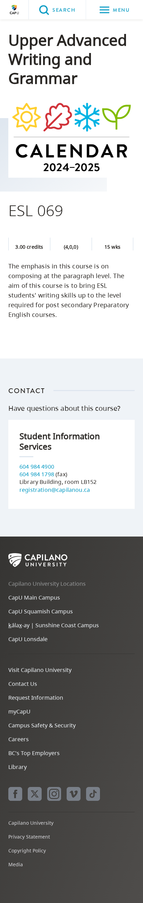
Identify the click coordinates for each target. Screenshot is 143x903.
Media (15, 864)
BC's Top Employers (34, 753)
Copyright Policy (27, 850)
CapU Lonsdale (28, 639)
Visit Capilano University (40, 670)
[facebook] (15, 794)
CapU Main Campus (34, 597)
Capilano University (14, 10)
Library (17, 767)
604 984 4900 (36, 466)
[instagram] (54, 794)
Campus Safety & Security (42, 725)
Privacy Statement (29, 836)
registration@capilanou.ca (54, 490)
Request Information (35, 697)
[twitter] (35, 794)
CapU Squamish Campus (40, 611)
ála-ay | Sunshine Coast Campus (53, 625)
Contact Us (22, 684)
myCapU (19, 711)
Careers (18, 739)
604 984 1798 (36, 474)
